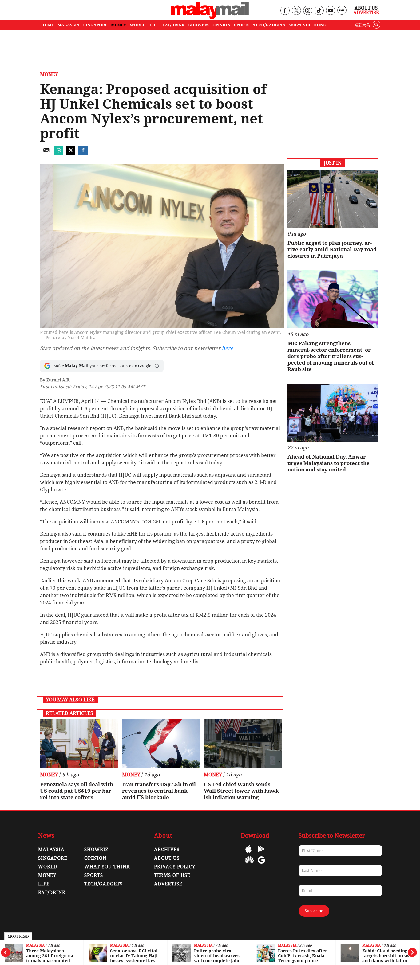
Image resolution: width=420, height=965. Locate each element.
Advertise (366, 12)
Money (49, 74)
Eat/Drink (52, 892)
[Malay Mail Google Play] (261, 853)
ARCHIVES (167, 849)
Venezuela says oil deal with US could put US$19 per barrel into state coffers (76, 790)
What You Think (307, 25)
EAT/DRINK (173, 25)
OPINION (221, 25)
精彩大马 (362, 25)
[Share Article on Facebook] (83, 153)
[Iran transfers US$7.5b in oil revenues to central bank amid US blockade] (161, 743)
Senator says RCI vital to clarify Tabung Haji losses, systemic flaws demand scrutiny (134, 955)
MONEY (118, 25)
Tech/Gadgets (103, 884)
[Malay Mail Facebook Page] (284, 11)
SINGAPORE (95, 25)
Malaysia (35, 945)
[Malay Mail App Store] (248, 853)
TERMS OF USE (172, 875)
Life (44, 884)
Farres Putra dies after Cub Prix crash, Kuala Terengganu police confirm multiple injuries (302, 955)
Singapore (52, 858)
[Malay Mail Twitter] (296, 11)
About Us (366, 8)
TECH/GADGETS (269, 25)
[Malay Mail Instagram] (307, 11)
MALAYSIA (68, 25)
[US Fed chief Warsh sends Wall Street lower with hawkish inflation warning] (243, 743)
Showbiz (96, 849)
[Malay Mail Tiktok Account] (319, 11)
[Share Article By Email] (46, 153)
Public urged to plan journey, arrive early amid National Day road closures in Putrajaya (332, 249)
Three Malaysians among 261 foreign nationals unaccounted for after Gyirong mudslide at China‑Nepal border (51, 955)
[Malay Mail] (210, 17)
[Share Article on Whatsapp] (58, 153)
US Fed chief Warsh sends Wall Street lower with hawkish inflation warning (242, 790)
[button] (156, 365)
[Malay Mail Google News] (261, 864)
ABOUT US (167, 858)
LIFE (154, 25)
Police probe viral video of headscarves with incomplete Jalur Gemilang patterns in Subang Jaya (217, 955)
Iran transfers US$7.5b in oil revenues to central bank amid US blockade (159, 790)
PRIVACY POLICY (174, 866)
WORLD (138, 25)
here (227, 348)
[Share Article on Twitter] (70, 153)
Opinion (95, 858)
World (47, 866)
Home (47, 25)
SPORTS (242, 25)
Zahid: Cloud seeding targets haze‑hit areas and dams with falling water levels (386, 955)
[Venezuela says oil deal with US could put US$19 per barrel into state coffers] (79, 743)
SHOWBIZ (198, 25)
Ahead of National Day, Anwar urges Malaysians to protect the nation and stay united (328, 463)
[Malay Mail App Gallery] (249, 864)
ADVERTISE (168, 884)
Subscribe (314, 910)
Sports (93, 875)
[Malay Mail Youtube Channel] (330, 11)
